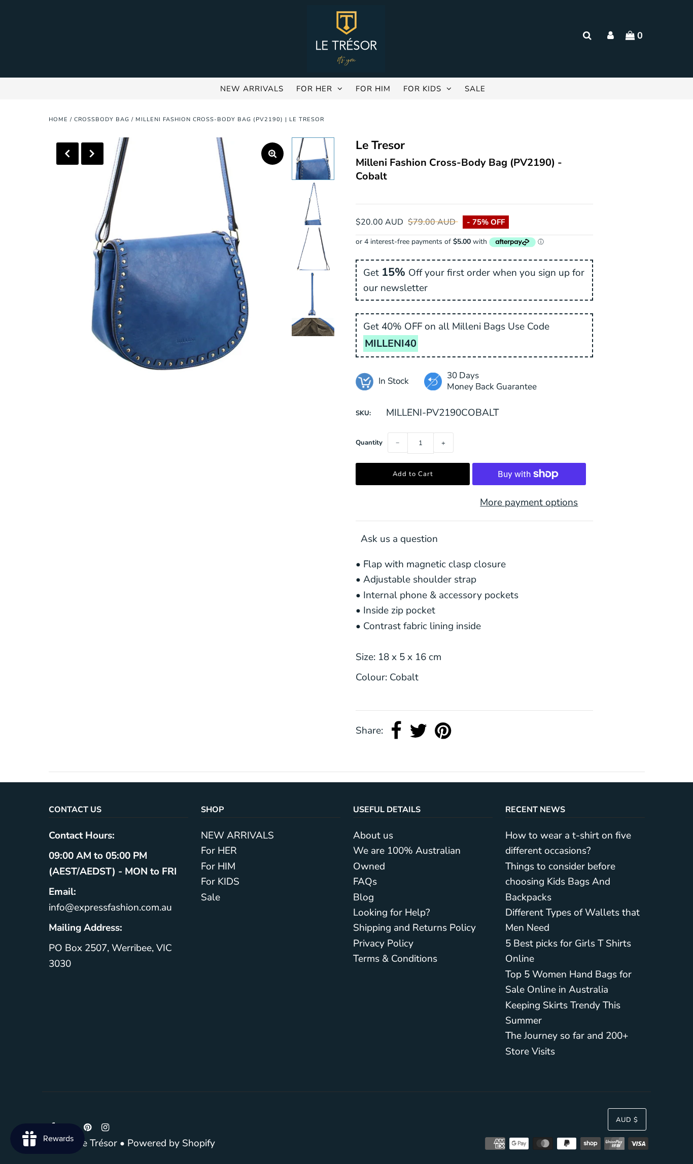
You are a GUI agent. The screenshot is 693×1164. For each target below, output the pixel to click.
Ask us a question (399, 538)
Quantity (369, 442)
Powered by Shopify (171, 1143)
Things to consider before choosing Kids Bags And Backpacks (560, 882)
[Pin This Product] (443, 731)
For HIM (373, 89)
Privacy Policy (383, 943)
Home (58, 119)
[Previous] (67, 153)
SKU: (363, 413)
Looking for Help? (391, 912)
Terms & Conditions (395, 958)
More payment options (529, 502)
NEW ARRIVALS (252, 89)
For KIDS (422, 89)
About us (373, 835)
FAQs (365, 881)
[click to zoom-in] (272, 153)
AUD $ (627, 1119)
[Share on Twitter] (418, 731)
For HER (314, 89)
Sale (475, 89)
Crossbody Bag (101, 119)
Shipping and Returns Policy (414, 927)
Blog (363, 897)
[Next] (92, 153)
